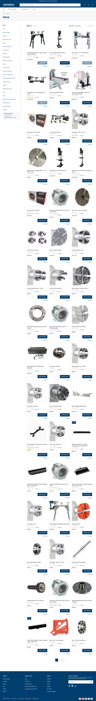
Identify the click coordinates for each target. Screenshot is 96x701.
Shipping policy (35, 698)
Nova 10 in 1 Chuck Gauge (56, 640)
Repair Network (28, 684)
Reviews (5, 691)
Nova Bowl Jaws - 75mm (78, 132)
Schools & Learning (51, 691)
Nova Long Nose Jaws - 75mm (35, 288)
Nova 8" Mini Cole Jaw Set (79, 326)
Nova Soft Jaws (76, 524)
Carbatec (49, 679)
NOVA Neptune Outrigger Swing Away (59, 524)
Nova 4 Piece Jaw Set (33, 250)
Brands (4, 689)
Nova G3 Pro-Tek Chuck (33, 210)
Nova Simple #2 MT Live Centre (35, 600)
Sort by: (71, 25)
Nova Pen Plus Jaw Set (55, 288)
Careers (4, 684)
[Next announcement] (73, 1)
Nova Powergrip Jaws (77, 250)
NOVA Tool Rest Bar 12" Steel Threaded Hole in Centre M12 (79, 445)
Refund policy (28, 698)
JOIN (91, 682)
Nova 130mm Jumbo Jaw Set (79, 288)
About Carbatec (6, 679)
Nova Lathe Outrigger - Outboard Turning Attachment (80, 93)
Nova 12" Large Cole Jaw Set (79, 210)
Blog (4, 686)
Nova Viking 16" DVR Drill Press (58, 170)
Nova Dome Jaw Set (55, 366)
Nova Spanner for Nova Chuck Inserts (37, 444)
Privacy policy (14, 698)
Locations (5, 681)
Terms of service (21, 698)
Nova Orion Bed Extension (56, 92)
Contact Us (27, 681)
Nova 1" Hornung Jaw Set (78, 640)
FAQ (26, 679)
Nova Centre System (55, 132)
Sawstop (49, 686)
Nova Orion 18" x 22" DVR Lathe (80, 52)
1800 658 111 (8, 115)
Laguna (48, 681)
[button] (92, 5)
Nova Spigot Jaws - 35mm (79, 366)
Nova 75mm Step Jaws (56, 406)
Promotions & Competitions (31, 689)
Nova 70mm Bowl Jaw (55, 444)
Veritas (48, 684)
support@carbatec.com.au (11, 117)
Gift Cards (49, 689)
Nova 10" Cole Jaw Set (55, 250)
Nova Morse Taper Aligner (79, 562)
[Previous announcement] (22, 1)
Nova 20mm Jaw (31, 524)
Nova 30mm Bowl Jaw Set (34, 562)
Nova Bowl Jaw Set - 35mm (57, 562)
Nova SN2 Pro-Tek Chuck (33, 132)
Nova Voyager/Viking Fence (79, 406)
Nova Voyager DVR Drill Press (57, 52)
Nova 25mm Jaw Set (32, 406)
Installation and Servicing (30, 686)
